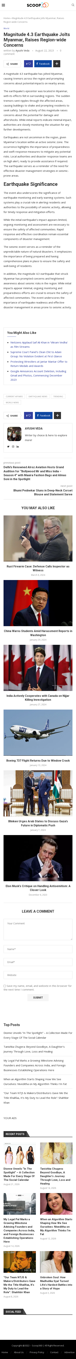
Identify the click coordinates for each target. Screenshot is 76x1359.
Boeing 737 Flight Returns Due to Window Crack (38, 760)
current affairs (14, 396)
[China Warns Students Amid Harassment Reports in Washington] (38, 603)
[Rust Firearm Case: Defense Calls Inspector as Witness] (38, 538)
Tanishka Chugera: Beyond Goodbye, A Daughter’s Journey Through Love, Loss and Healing (55, 1176)
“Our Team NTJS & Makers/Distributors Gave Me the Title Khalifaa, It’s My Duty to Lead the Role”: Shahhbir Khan (36, 1097)
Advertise (69, 1352)
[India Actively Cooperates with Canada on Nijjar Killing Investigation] (38, 668)
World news (12, 402)
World (6, 28)
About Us (19, 1352)
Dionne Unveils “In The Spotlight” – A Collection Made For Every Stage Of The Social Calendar (19, 1174)
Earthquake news (38, 396)
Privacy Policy (37, 1352)
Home (7, 18)
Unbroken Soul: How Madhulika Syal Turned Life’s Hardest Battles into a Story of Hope (56, 1283)
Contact (54, 1352)
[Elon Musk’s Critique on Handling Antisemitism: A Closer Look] (38, 858)
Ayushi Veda (22, 50)
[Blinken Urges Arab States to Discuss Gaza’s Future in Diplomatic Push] (38, 793)
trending (58, 396)
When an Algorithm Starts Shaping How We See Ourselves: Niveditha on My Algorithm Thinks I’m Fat (56, 1227)
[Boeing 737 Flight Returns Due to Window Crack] (38, 733)
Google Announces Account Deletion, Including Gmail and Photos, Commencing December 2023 (38, 375)
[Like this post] (29, 63)
